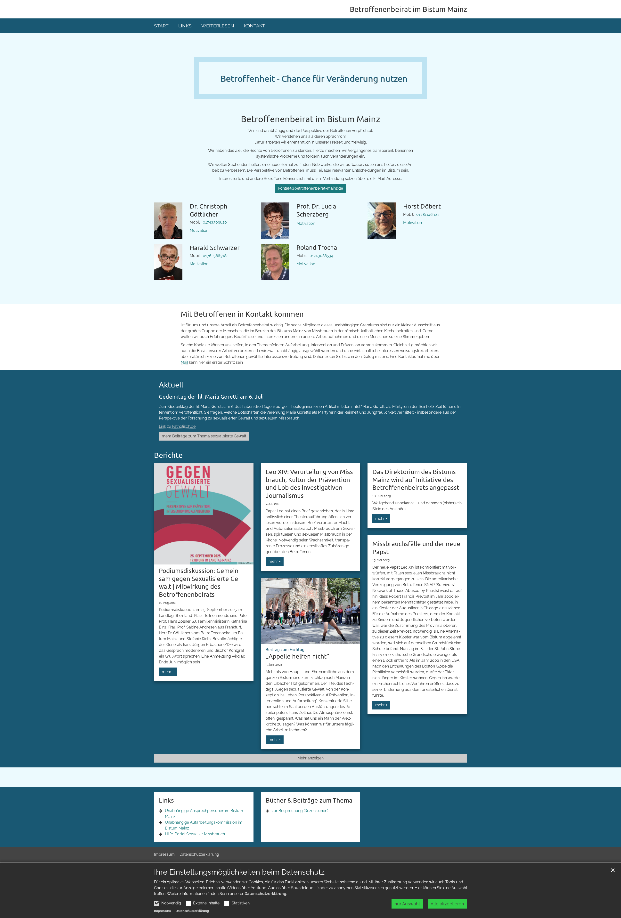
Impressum (162, 911)
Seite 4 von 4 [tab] (323, 89)
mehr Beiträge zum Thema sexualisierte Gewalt (204, 436)
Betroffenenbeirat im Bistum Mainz (310, 118)
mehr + (168, 671)
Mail (184, 362)
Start (161, 25)
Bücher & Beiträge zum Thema (309, 800)
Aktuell (171, 384)
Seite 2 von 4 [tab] (306, 89)
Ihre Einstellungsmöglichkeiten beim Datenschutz (239, 872)
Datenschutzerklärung (265, 893)
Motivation (199, 230)
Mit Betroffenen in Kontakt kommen (242, 313)
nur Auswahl (407, 903)
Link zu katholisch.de (177, 426)
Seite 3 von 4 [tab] (315, 89)
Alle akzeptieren (447, 903)
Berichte (168, 455)
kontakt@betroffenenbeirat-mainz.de (310, 188)
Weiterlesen (217, 25)
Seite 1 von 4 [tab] (298, 89)
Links (185, 25)
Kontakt (254, 25)
